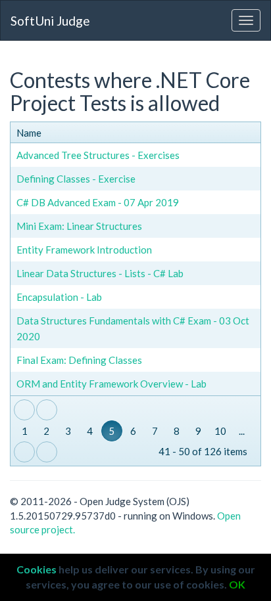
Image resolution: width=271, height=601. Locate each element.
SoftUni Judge (50, 20)
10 (220, 431)
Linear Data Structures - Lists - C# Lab (100, 273)
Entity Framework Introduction (84, 250)
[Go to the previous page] (46, 409)
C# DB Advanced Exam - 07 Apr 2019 (97, 202)
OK (237, 584)
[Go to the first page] (24, 409)
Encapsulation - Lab (59, 297)
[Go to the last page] (46, 451)
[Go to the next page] (24, 451)
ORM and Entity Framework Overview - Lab (111, 384)
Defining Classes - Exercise (76, 179)
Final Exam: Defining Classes (79, 360)
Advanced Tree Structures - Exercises (98, 155)
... (242, 431)
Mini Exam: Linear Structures (79, 226)
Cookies (36, 569)
